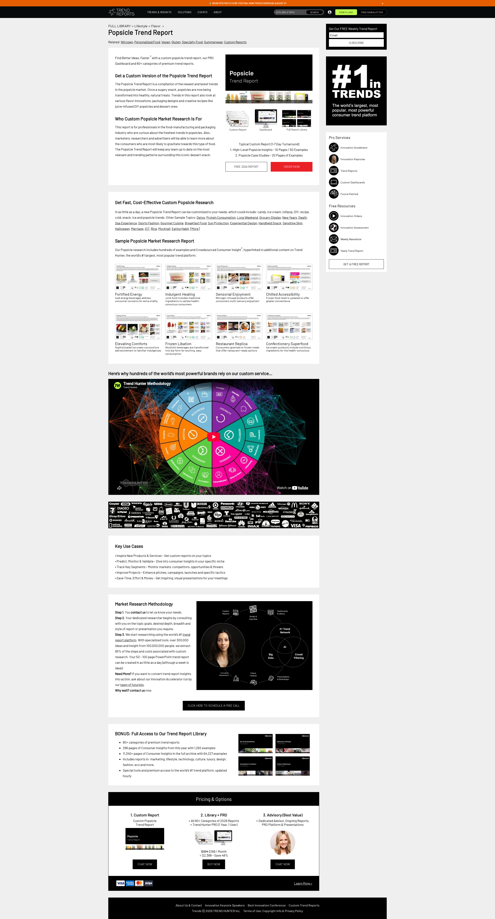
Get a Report (356, 264)
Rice (154, 229)
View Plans (346, 12)
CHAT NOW (145, 864)
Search (314, 12)
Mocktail (164, 229)
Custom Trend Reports (304, 905)
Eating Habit (180, 229)
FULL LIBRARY (119, 26)
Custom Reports (235, 42)
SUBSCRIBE (356, 43)
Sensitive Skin (292, 223)
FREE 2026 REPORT (246, 166)
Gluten (176, 42)
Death (302, 217)
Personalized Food (147, 42)
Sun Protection (218, 223)
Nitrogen (127, 42)
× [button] (382, 3)
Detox (201, 217)
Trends (196, 911)
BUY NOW (213, 864)
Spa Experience (126, 223)
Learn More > (303, 883)
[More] (195, 229)
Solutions (185, 12)
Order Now (292, 166)
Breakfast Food (196, 223)
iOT (147, 229)
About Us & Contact (189, 905)
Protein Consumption (221, 217)
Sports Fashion (148, 223)
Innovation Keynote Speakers (225, 905)
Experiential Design (243, 223)
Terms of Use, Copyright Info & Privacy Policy (273, 911)
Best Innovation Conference (267, 905)
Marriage (137, 229)
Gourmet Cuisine (171, 223)
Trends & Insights (159, 12)
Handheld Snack (270, 223)
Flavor (156, 26)
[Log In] (329, 12)
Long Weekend (247, 217)
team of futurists (132, 685)
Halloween (122, 229)
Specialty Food (192, 42)
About (218, 12)
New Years (289, 217)
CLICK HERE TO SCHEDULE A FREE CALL (214, 705)
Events (202, 12)
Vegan (165, 42)
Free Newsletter (372, 12)
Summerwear (213, 42)
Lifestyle (141, 26)
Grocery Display (270, 217)
